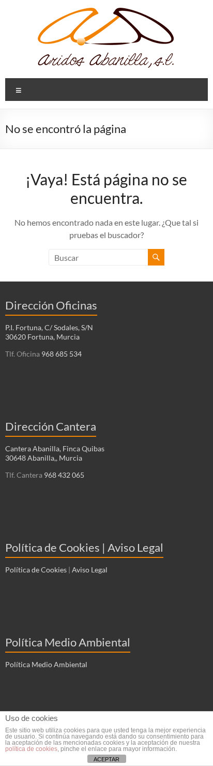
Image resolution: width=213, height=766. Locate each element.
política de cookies (31, 749)
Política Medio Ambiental (46, 664)
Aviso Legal (90, 569)
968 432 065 (63, 474)
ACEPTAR (106, 759)
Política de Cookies (36, 569)
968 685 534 (61, 353)
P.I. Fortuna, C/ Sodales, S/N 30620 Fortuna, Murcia (49, 332)
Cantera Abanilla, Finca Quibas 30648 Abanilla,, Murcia (54, 453)
